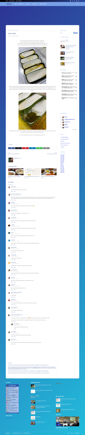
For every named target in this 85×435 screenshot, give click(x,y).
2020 (62, 160)
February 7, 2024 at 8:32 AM (15, 263)
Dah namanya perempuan (12, 411)
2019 (62, 161)
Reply (12, 191)
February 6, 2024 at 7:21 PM (15, 226)
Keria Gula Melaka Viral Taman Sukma (32, 176)
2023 (62, 157)
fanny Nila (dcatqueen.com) (17, 314)
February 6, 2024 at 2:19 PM (15, 203)
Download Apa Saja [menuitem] (43, 3)
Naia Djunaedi (14, 307)
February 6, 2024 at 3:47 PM (15, 211)
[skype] (78, 1)
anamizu (13, 277)
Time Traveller (14, 269)
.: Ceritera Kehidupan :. (64, 137)
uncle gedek (13, 254)
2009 (62, 171)
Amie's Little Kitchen (64, 145)
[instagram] (72, 1)
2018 (62, 162)
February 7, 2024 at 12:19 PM (15, 278)
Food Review (13, 30)
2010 (62, 170)
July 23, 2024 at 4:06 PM (14, 340)
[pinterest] (76, 1)
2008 (62, 172)
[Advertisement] (42, 15)
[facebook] (70, 1)
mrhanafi (13, 240)
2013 (62, 167)
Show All (62, 147)
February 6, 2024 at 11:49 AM (15, 187)
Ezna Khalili (16, 323)
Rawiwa (66, 124)
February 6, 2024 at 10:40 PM (15, 241)
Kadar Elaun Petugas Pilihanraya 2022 (43, 411)
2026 (62, 154)
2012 (62, 168)
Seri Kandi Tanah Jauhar (16, 194)
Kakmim (10, 36)
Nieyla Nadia (14, 247)
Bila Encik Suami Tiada (70, 62)
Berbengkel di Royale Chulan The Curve (70, 58)
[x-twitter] (74, 1)
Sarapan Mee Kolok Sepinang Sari (47, 176)
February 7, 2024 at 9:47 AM (15, 271)
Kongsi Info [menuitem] (20, 3)
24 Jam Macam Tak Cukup (41, 400)
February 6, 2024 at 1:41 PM (15, 195)
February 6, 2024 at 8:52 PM (15, 233)
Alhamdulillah (8, 395)
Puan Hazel (13, 262)
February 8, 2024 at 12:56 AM (15, 293)
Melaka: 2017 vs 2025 (15, 400)
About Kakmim (11, 0)
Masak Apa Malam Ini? (12, 392)
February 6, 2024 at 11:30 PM (15, 256)
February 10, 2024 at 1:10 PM (15, 308)
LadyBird (13, 225)
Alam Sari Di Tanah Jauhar (65, 143)
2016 (61, 164)
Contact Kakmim (19, 0)
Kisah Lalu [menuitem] (27, 3)
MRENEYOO (13, 299)
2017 (61, 163)
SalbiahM (13, 284)
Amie (12, 232)
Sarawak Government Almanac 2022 (68, 409)
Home (7, 0)
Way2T (11, 433)
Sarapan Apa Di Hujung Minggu (14, 176)
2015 (62, 165)
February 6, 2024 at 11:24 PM (15, 248)
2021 (62, 159)
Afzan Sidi (62, 141)
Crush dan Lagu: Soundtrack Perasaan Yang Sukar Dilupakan (71, 46)
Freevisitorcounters (9, 418)
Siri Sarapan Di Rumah (70, 52)
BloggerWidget (74, 129)
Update (67, 40)
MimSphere (38, 416)
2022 (62, 158)
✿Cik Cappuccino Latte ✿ (16, 292)
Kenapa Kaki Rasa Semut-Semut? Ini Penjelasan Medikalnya (43, 407)
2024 (62, 156)
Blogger (31, 433)
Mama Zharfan (14, 210)
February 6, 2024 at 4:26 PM (15, 218)
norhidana (13, 186)
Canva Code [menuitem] (34, 3)
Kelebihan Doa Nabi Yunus (66, 404)
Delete (14, 191)
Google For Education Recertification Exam (44, 390)
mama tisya (13, 217)
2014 (62, 166)
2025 (62, 155)
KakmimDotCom (11, 390)
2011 (62, 169)
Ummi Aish (13, 339)
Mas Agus (13, 202)
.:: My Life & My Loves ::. (64, 139)
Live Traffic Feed (12, 385)
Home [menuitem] (16, 3)
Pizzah (66, 116)
